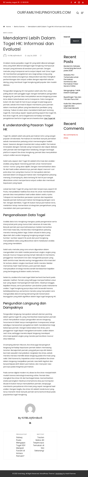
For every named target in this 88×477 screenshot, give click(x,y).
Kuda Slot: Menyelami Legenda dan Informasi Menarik (72, 105)
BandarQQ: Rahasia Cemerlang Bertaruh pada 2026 (72, 68)
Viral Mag (59, 473)
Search (67, 37)
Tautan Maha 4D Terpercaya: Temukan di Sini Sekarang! (38, 442)
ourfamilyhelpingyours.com (44, 12)
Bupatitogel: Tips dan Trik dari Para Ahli (72, 98)
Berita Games (8, 33)
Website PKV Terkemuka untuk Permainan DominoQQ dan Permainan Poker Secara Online (71, 80)
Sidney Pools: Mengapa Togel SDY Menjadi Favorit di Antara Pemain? (21, 445)
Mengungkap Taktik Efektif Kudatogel (72, 91)
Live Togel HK (49, 118)
